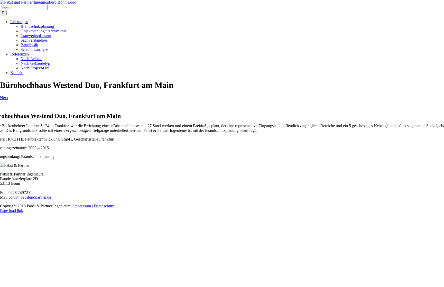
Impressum (82, 206)
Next (4, 98)
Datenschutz (104, 206)
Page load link (11, 210)
